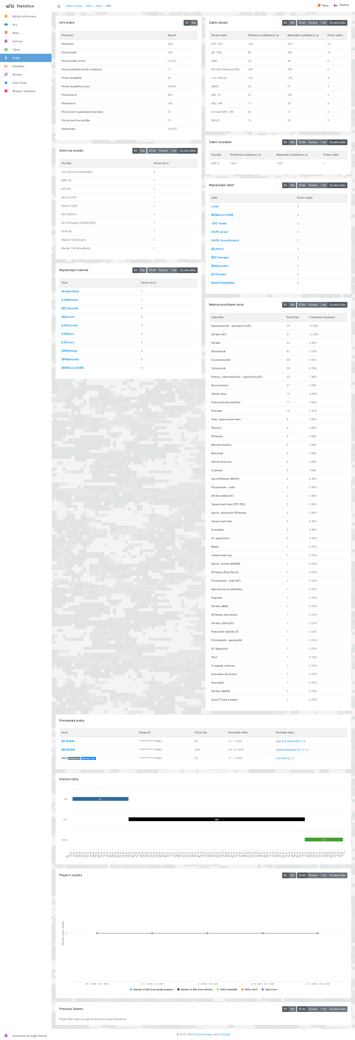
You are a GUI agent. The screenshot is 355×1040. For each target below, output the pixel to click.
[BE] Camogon (220, 257)
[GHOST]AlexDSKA (222, 283)
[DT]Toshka (218, 274)
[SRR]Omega (69, 351)
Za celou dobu (337, 22)
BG (186, 22)
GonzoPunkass (203, 1034)
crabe (215, 206)
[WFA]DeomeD (70, 359)
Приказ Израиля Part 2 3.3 (292, 749)
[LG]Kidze (68, 334)
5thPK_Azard (219, 232)
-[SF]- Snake (219, 223)
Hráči (99, 6)
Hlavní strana (74, 6)
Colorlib (225, 1034)
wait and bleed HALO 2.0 (290, 741)
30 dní (302, 22)
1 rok (323, 22)
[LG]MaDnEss (70, 300)
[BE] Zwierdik (70, 308)
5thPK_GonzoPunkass (225, 240)
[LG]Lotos (68, 342)
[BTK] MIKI (68, 741)
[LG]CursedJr (70, 325)
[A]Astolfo (68, 317)
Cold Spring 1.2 (285, 758)
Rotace (313, 22)
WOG (89, 6)
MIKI (64, 758)
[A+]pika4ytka (70, 291)
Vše (194, 22)
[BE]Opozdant (220, 266)
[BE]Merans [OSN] (222, 215)
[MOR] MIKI (68, 749)
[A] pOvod (217, 249)
